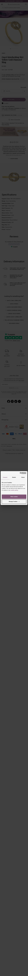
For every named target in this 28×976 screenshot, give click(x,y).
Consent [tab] (5, 477)
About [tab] (23, 477)
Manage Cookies (13, 501)
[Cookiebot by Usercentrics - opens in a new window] (20, 473)
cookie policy (14, 490)
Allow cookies (14, 496)
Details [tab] (14, 477)
